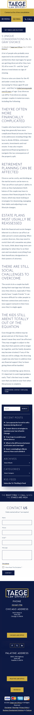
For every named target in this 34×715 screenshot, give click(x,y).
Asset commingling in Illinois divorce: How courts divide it (15, 450)
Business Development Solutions (13, 710)
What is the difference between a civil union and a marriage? (17, 444)
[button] (5, 18)
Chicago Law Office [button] (17, 635)
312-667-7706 (17, 605)
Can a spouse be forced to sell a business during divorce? (16, 423)
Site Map (15, 707)
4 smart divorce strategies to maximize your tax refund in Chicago (16, 430)
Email (4, 537)
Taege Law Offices (16, 47)
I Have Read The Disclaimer (13, 567)
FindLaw (29, 710)
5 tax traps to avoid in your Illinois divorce (15, 438)
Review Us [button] (17, 690)
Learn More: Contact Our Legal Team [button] (16, 391)
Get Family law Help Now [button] (14, 30)
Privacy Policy (24, 707)
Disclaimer (5, 563)
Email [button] (18, 19)
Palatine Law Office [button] (17, 679)
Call (29, 19)
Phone (4, 527)
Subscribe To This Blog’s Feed (15, 483)
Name (4, 517)
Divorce (4, 49)
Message (5, 547)
